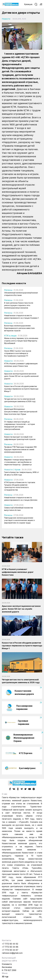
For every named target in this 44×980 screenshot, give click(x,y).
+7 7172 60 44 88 (10, 947)
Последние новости (14, 283)
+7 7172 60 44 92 (10, 944)
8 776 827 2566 (9, 970)
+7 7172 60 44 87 (10, 950)
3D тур (5, 976)
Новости (6, 19)
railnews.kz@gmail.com (12, 953)
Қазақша (28, 4)
